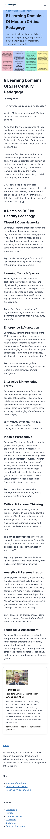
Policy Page (11, 809)
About (6, 745)
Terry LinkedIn (12, 727)
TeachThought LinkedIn (31, 727)
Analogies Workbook (16, 783)
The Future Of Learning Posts (19, 11)
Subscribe (10, 730)
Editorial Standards (15, 826)
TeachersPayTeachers (17, 786)
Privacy (9, 813)
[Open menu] (45, 5)
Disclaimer (11, 819)
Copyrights (11, 823)
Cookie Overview (14, 816)
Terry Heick (13, 689)
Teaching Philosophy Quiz (18, 790)
